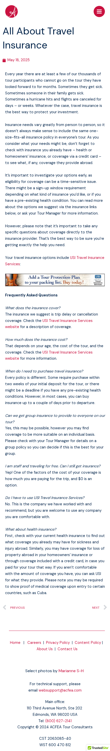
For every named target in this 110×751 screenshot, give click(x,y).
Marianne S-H (71, 670)
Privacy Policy (58, 642)
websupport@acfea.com (60, 690)
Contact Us (68, 649)
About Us (45, 649)
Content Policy (88, 642)
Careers (34, 642)
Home (15, 642)
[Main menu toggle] (99, 11)
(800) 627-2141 (58, 721)
